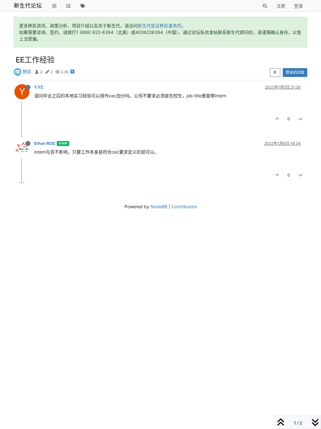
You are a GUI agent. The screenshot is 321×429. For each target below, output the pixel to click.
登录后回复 (295, 72)
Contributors (184, 206)
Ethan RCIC (44, 143)
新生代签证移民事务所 (160, 25)
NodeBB (158, 206)
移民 (27, 71)
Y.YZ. (39, 87)
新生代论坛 (28, 5)
